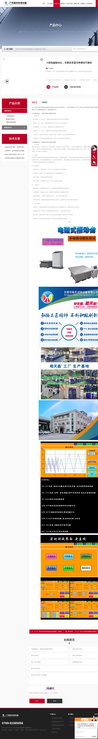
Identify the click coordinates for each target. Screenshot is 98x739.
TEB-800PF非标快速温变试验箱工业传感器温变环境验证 (30, 49)
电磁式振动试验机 (11, 122)
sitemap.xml (43, 730)
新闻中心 (63, 3)
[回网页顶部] (94, 152)
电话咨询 (94, 158)
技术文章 (70, 3)
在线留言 (83, 3)
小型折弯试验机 (56, 728)
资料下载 (76, 3)
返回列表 (70, 631)
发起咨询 (94, 736)
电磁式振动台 (44, 31)
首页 (43, 3)
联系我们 (89, 3)
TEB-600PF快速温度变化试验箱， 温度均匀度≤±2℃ (53, 631)
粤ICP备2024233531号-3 (32, 730)
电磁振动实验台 (54, 31)
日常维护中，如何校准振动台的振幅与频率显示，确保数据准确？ (15, 150)
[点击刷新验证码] (50, 688)
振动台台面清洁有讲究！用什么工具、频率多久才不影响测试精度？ (15, 154)
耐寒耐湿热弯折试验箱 (58, 725)
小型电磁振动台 (10, 116)
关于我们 (50, 3)
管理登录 (16, 730)
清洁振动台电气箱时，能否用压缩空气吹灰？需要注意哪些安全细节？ (15, 147)
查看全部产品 (8, 127)
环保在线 (10, 730)
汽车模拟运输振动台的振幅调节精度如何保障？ (15, 158)
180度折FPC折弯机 (57, 718)
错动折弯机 (55, 732)
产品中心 (56, 3)
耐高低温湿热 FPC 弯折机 (58, 721)
